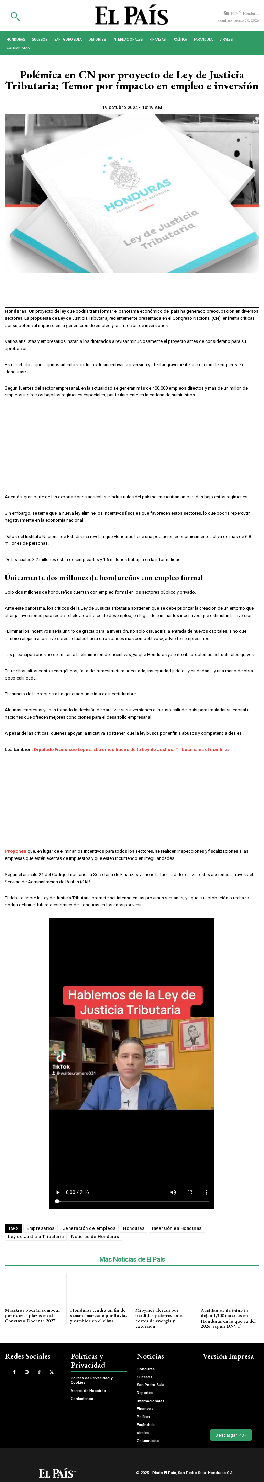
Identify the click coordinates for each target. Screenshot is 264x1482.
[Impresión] (139, 295)
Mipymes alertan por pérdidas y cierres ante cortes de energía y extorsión (159, 1318)
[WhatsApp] (124, 295)
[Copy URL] (155, 295)
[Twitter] (108, 295)
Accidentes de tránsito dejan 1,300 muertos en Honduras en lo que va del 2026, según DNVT (228, 1318)
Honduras (133, 1228)
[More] (171, 295)
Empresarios (40, 1228)
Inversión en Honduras (177, 1228)
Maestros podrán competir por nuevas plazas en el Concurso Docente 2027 (32, 1315)
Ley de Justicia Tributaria (36, 1236)
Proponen (15, 851)
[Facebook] (92, 295)
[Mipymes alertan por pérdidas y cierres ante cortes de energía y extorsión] (164, 1287)
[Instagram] (26, 1372)
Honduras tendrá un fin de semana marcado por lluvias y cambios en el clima (99, 1315)
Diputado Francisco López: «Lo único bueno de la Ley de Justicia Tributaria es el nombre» (132, 749)
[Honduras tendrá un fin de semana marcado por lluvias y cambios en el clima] (99, 1287)
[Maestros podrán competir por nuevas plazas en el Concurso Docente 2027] (34, 1287)
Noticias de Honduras (95, 1236)
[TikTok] (39, 1372)
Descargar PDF (231, 1435)
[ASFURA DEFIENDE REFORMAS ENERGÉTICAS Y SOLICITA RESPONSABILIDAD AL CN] (231, 1394)
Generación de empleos (89, 1228)
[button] (15, 16)
